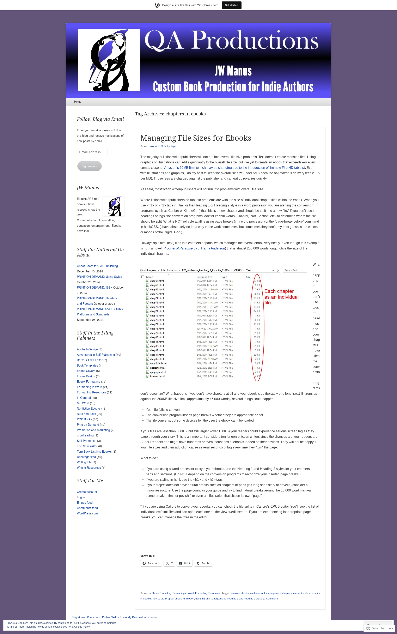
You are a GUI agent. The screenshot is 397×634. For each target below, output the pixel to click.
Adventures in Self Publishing (96, 354)
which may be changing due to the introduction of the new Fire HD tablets (250, 167)
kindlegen (188, 598)
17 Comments (270, 598)
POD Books (84, 419)
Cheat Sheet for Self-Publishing (97, 266)
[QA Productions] (198, 60)
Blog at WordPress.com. (86, 617)
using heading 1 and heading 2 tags (240, 598)
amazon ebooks (240, 593)
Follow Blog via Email (100, 119)
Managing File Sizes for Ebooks (195, 138)
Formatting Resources (207, 593)
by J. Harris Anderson (194, 248)
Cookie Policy (82, 626)
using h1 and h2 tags (207, 598)
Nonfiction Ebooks (88, 408)
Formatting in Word (183, 593)
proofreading (85, 435)
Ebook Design (86, 376)
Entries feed (85, 502)
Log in (81, 497)
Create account (87, 492)
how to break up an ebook (167, 598)
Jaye (173, 146)
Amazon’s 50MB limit (179, 167)
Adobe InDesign (87, 349)
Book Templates (87, 365)
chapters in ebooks (293, 593)
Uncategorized (86, 457)
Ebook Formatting (161, 593)
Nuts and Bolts (86, 414)
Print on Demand (88, 424)
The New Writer (87, 446)
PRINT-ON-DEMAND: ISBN (94, 287)
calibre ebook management (265, 593)
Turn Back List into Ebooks (94, 451)
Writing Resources (89, 467)
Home (77, 101)
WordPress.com (87, 513)
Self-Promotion (86, 441)
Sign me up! (89, 166)
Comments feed (87, 508)
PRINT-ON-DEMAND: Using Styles (99, 276)
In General (84, 398)
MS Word (83, 403)
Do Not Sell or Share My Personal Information (129, 617)
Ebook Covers (86, 371)
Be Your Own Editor (90, 360)
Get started (231, 5)
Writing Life (84, 462)
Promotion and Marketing (93, 430)
